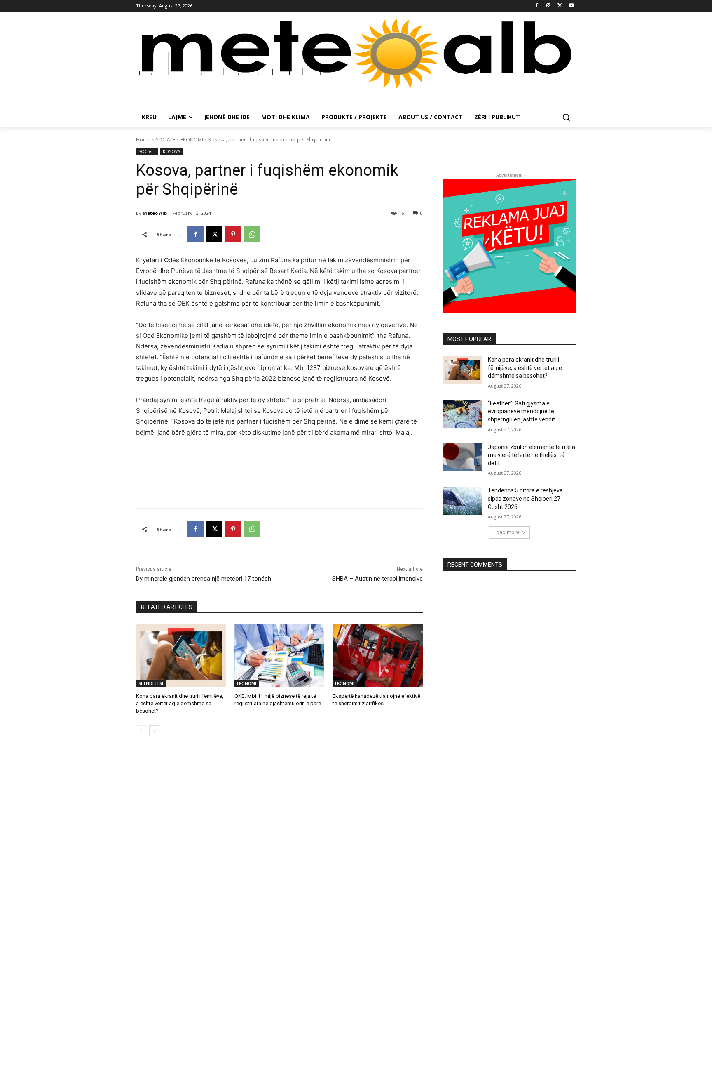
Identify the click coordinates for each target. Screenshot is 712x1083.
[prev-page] (141, 730)
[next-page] (154, 730)
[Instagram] (548, 6)
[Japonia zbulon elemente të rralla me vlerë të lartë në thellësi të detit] (462, 457)
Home (143, 139)
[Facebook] (537, 6)
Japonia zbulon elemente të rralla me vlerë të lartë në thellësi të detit (531, 455)
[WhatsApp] (252, 234)
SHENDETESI (150, 683)
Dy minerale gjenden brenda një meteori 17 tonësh (203, 578)
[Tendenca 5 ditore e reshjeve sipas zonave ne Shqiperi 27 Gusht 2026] (462, 501)
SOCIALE (165, 139)
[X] (559, 6)
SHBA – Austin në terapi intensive (377, 578)
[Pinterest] (233, 234)
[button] (566, 117)
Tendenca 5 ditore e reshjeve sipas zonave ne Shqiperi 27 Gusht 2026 (525, 498)
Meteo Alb (155, 213)
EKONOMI (191, 139)
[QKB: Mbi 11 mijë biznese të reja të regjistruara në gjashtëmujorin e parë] (279, 655)
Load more (507, 532)
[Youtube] (571, 6)
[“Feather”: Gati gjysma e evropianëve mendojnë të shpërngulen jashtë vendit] (462, 414)
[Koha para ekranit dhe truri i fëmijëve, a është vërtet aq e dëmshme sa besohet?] (181, 655)
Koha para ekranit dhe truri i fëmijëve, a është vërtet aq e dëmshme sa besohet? (179, 703)
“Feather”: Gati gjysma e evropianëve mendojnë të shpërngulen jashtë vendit (521, 411)
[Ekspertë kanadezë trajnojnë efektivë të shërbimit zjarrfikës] (378, 655)
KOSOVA (171, 151)
